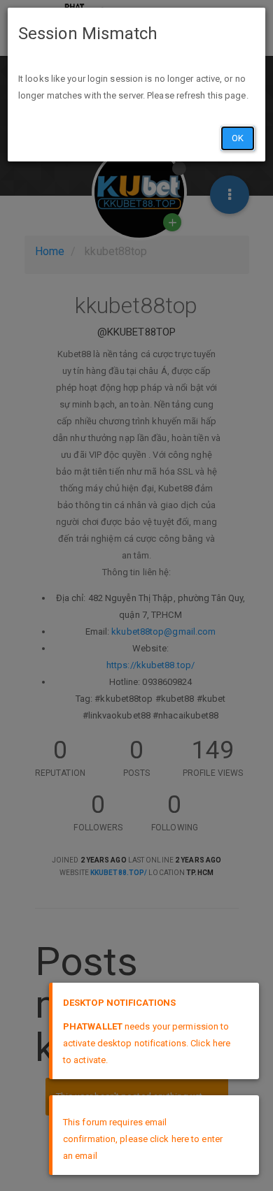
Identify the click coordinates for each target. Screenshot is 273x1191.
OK (238, 138)
